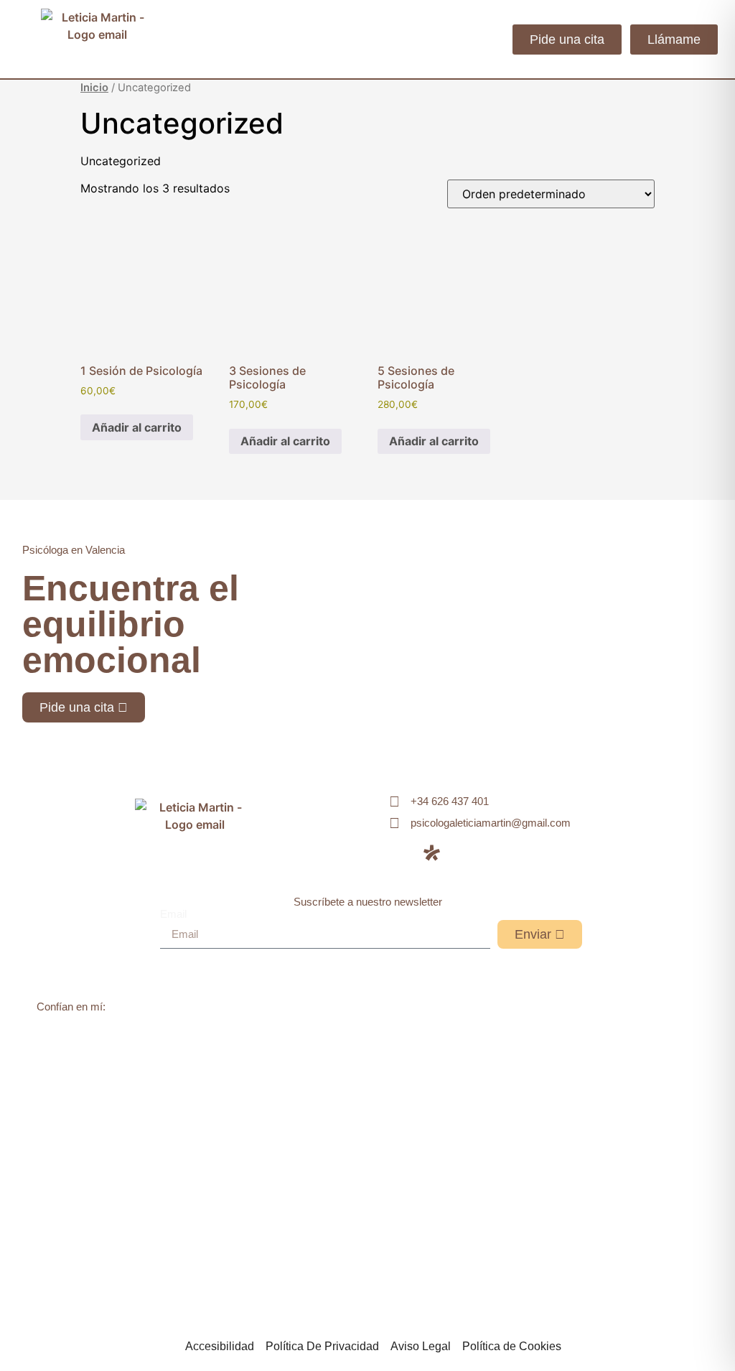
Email (173, 914)
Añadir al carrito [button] (137, 427)
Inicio (94, 87)
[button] (489, 39)
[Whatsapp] (466, 853)
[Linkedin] (397, 853)
